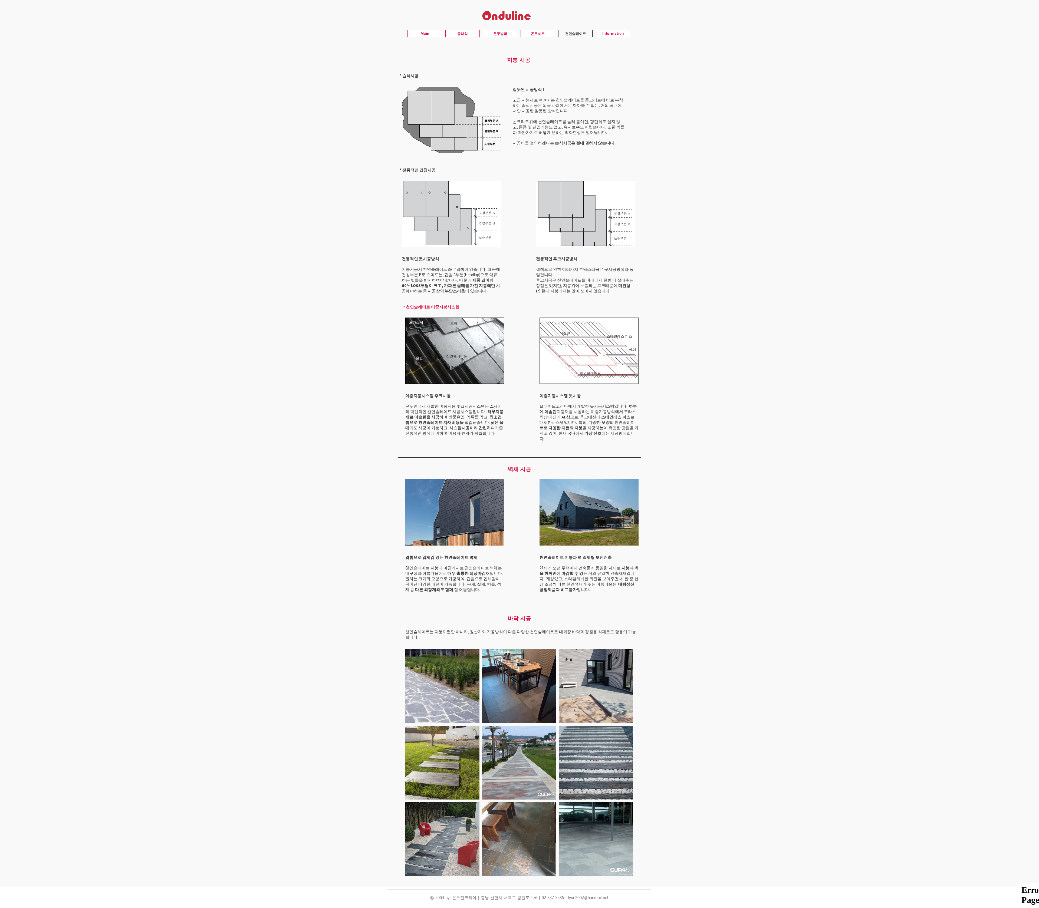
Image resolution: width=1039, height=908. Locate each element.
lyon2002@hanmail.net (588, 898)
